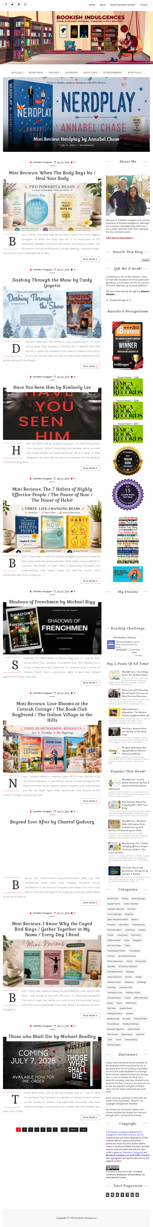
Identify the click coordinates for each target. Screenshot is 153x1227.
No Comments (87, 145)
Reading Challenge (131, 1024)
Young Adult (122, 935)
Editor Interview (140, 998)
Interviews (72, 72)
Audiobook (130, 930)
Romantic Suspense (115, 1029)
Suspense (140, 1034)
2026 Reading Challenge (124, 637)
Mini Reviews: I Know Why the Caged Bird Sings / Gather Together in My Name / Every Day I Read (52, 929)
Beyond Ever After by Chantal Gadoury (52, 822)
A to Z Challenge (114, 914)
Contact (144, 4)
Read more (89, 259)
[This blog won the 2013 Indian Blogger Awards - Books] (128, 345)
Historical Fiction (114, 977)
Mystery (134, 919)
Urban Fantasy (131, 1039)
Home (92, 4)
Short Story (123, 924)
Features (54, 72)
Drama (127, 998)
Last (83, 1129)
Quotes (139, 977)
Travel (118, 1039)
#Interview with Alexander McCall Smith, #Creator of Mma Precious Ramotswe (135, 693)
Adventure (129, 982)
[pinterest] (19, 4)
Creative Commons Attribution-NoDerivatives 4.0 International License (125, 1174)
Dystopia (130, 971)
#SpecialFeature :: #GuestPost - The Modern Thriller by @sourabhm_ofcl (136, 712)
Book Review (112, 898)
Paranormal (141, 961)
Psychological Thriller (116, 951)
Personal (126, 1018)
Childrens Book (113, 940)
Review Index (36, 72)
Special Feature (113, 903)
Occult (129, 961)
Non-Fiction (136, 935)
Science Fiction (134, 1029)
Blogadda (137, 940)
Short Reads (112, 1034)
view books (138, 655)
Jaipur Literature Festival (117, 919)
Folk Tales (111, 1008)
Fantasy (142, 930)
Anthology (141, 982)
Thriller (110, 935)
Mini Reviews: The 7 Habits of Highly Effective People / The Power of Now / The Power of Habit (52, 494)
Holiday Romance (114, 1013)
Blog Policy (135, 72)
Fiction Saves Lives (115, 961)
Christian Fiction (114, 998)
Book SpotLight (138, 898)
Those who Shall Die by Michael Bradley (52, 1036)
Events (119, 1003)
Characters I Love (114, 992)
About (103, 4)
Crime (126, 940)
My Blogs (16, 72)
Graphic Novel (126, 1008)
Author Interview (131, 903)
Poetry (127, 945)
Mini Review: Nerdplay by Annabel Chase (76, 139)
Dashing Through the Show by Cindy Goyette (52, 282)
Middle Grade (113, 1018)
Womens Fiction (114, 982)
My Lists (128, 977)
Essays (110, 1003)
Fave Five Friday (114, 945)
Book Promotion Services (122, 4)
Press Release (113, 1024)
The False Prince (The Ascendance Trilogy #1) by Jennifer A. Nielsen (135, 871)
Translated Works (114, 971)
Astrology (111, 987)
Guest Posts (91, 72)
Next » (73, 1129)
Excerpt (125, 898)
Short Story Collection (128, 966)
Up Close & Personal (127, 956)
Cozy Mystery (134, 951)
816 (64, 1129)
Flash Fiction (131, 1003)
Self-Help (111, 966)
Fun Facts (131, 909)
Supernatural (126, 1034)
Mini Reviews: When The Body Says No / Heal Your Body (52, 175)
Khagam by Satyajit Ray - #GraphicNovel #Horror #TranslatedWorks (135, 750)
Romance (111, 924)
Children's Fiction (133, 992)
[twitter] (12, 4)
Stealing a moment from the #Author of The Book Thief (134, 731)
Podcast (110, 956)
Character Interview (115, 909)
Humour (129, 1013)
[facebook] (6, 4)
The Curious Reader (123, 642)
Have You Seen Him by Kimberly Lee (52, 387)
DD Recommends (112, 72)
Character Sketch (114, 930)
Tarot (109, 1039)
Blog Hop (129, 914)
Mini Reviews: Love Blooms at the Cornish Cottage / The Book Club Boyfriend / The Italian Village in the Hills (52, 712)
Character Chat (125, 987)
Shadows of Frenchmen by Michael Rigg (52, 602)
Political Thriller (140, 1018)
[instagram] (25, 4)
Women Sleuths (113, 1045)
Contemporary (138, 924)
